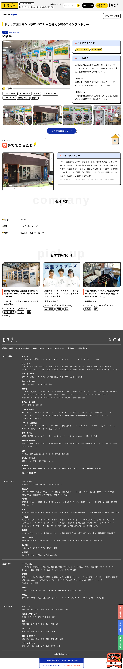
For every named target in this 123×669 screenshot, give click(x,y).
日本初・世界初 (44, 577)
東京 (23, 609)
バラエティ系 (27, 564)
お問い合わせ (82, 348)
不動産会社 (72, 590)
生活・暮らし (27, 433)
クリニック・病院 (82, 436)
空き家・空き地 (65, 369)
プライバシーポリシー (56, 348)
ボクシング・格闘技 (29, 429)
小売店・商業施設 (28, 440)
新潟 (42, 624)
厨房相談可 (111, 533)
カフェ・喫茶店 (57, 391)
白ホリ (96, 526)
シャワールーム (73, 540)
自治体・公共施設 (28, 458)
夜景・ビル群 (87, 526)
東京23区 (29, 609)
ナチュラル (26, 520)
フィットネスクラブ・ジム (31, 426)
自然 (23, 451)
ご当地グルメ (45, 580)
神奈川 (37, 609)
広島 (23, 639)
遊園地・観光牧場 (82, 415)
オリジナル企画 (70, 570)
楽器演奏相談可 (41, 492)
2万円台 (43, 484)
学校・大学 (64, 377)
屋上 (76, 366)
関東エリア (26, 606)
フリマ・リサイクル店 (30, 446)
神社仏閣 (93, 436)
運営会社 (71, 348)
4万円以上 (58, 484)
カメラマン (101, 598)
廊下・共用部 (101, 369)
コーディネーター (74, 598)
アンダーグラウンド (49, 93)
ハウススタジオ (27, 359)
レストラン (26, 391)
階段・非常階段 (113, 369)
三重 (53, 631)
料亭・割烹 (113, 391)
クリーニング (53, 436)
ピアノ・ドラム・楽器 (58, 540)
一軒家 (41, 366)
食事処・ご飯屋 (59, 394)
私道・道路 (32, 468)
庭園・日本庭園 (52, 369)
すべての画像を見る (60, 131)
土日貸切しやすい (82, 492)
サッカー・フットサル (50, 426)
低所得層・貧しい (28, 502)
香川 (52, 639)
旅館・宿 (31, 405)
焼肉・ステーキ (27, 397)
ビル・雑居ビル (105, 366)
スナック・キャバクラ (100, 391)
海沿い (24, 548)
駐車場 (24, 468)
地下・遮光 (82, 533)
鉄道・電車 (42, 468)
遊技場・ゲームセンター (104, 412)
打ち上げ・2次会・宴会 (30, 583)
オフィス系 (26, 509)
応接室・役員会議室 (78, 512)
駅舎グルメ (92, 580)
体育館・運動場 (65, 426)
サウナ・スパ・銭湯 (69, 412)
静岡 (28, 624)
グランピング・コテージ (51, 412)
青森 (29, 617)
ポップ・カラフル (44, 520)
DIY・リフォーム (69, 567)
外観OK (36, 93)
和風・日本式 (68, 526)
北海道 (24, 617)
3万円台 (50, 484)
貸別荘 (96, 366)
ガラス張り (92, 533)
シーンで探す (7, 356)
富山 (47, 624)
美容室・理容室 (27, 436)
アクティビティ (59, 429)
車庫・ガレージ (78, 369)
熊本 (37, 646)
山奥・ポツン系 (33, 548)
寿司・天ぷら (103, 394)
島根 (42, 639)
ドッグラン (38, 418)
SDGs (79, 590)
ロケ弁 (100, 580)
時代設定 (25, 552)
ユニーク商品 (33, 577)
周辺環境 (25, 545)
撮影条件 (25, 489)
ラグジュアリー (27, 523)
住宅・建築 (26, 363)
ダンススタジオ (80, 359)
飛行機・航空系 (67, 468)
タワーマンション (85, 366)
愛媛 (47, 639)
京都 (28, 631)
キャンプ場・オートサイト (31, 412)
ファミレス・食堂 (71, 391)
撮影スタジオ (39, 359)
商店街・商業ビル (112, 443)
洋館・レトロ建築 (39, 369)
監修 (48, 570)
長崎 (32, 646)
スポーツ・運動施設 (29, 423)
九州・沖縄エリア (28, 643)
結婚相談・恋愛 (57, 577)
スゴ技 (43, 567)
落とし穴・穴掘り (28, 570)
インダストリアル (88, 520)
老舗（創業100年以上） (30, 580)
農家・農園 (66, 454)
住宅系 (24, 499)
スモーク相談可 (108, 492)
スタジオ (25, 356)
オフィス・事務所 (28, 377)
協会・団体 (46, 598)
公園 (39, 461)
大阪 (23, 631)
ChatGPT (69, 580)
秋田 (44, 617)
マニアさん (26, 598)
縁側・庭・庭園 (111, 502)
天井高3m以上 (86, 540)
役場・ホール (26, 461)
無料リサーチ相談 (55, 5)
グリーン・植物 (56, 526)
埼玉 (47, 609)
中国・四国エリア (28, 636)
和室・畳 (101, 502)
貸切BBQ (68, 397)
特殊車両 (98, 468)
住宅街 (34, 98)
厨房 (84, 397)
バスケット (96, 426)
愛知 (23, 624)
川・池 (48, 454)
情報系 (24, 574)
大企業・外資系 (51, 512)
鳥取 (37, 639)
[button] (17, 115)
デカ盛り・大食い (83, 567)
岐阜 (32, 624)
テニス (108, 426)
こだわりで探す (8, 481)
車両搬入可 (37, 495)
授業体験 (58, 567)
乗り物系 (25, 465)
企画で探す (6, 564)
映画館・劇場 (69, 415)
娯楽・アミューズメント (99, 415)
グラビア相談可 (54, 492)
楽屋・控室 (26, 540)
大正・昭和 (26, 555)
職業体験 (50, 567)
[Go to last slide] (6, 115)
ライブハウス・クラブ (85, 412)
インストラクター (88, 598)
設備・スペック (28, 537)
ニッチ (114, 567)
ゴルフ (115, 426)
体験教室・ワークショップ (74, 577)
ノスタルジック (9, 98)
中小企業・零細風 (37, 512)
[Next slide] (117, 115)
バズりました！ (99, 577)
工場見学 (36, 567)
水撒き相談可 (26, 495)
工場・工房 (26, 384)
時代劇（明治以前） (51, 555)
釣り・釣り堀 (45, 415)
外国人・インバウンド (38, 590)
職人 (39, 598)
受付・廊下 (115, 512)
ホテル (24, 405)
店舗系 (24, 530)
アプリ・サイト (105, 567)
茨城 (57, 609)
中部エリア (26, 621)
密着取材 (94, 567)
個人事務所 (26, 512)
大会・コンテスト (80, 580)
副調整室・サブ (98, 540)
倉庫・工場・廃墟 (28, 381)
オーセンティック (28, 526)
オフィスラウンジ (42, 377)
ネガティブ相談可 (10, 93)
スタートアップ (64, 512)
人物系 (24, 595)
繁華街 (43, 548)
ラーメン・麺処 (46, 394)
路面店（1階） (23, 98)
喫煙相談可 (102, 533)
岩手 (34, 617)
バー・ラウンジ (84, 391)
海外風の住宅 (26, 369)
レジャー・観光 (27, 418)
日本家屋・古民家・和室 (54, 366)
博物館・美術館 (57, 415)
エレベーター (90, 369)
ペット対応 (65, 495)
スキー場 (41, 429)
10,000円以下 (26, 484)
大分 (42, 646)
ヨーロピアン (61, 523)
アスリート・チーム (59, 598)
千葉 (42, 609)
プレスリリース (38, 348)
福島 (53, 617)
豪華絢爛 (77, 526)
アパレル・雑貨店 (28, 443)
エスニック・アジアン (74, 394)
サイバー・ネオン (58, 520)
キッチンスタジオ (52, 359)
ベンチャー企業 (60, 590)
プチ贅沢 (89, 577)
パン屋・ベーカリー (41, 397)
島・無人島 (56, 454)
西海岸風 (71, 523)
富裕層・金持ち (54, 502)
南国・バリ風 (87, 523)
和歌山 (48, 631)
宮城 (39, 617)
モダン (33, 520)
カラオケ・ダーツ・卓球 (30, 415)
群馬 (52, 609)
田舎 (55, 548)
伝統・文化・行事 (57, 580)
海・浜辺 (25, 454)
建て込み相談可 (25, 93)
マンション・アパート (30, 366)
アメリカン (51, 523)
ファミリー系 (92, 502)
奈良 (32, 631)
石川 (52, 624)
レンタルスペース (66, 359)
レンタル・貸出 (57, 570)
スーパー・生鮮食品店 (55, 443)
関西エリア (26, 628)
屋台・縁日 (77, 397)
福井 (57, 624)
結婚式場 (39, 405)
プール (75, 426)
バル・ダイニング (44, 391)
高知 (57, 639)
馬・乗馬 (49, 429)
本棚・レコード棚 (42, 526)
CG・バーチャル (93, 359)
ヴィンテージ (109, 523)
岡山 (28, 639)
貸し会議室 (54, 377)
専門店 (24, 577)
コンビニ (101, 443)
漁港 (34, 461)
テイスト (25, 517)
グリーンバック (43, 540)
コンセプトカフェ (56, 397)
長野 (37, 624)
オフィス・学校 (28, 374)
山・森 (41, 454)
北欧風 (78, 523)
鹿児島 (53, 646)
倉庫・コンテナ (36, 384)
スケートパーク (84, 426)
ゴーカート (89, 468)
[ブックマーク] (37, 265)
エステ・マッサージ (67, 436)
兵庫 (37, 631)
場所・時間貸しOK (29, 473)
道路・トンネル (48, 461)
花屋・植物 (80, 443)
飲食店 (24, 389)
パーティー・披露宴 (57, 533)
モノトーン (101, 520)
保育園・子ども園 (76, 377)
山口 (32, 639)
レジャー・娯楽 (28, 409)
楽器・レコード (91, 443)
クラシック (110, 520)
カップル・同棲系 (79, 502)
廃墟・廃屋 (48, 384)
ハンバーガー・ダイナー (30, 394)
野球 (103, 426)
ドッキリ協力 (96, 49)
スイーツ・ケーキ (90, 394)
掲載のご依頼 (88, 5)
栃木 (62, 609)
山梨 (66, 609)
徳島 (61, 639)
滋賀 (42, 631)
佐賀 (28, 646)
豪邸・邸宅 (69, 366)
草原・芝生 (34, 454)
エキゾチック (98, 523)
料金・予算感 (27, 481)
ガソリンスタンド (53, 468)
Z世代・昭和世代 (112, 577)
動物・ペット (41, 570)
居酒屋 (33, 391)
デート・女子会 (27, 533)
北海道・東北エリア (29, 614)
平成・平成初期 (36, 555)
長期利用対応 (47, 495)
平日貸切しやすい (68, 492)
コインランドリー (82, 49)
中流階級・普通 (41, 502)
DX (84, 590)
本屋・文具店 (41, 443)
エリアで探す (7, 606)
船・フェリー (79, 468)
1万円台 (35, 484)
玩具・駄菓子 (69, 443)
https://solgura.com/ (28, 226)
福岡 (23, 646)
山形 (49, 617)
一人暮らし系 (66, 502)
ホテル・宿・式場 (28, 402)
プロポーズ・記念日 (41, 533)
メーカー (50, 590)
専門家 (33, 598)
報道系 (24, 587)
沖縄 (58, 646)
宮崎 (47, 646)
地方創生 (25, 590)
